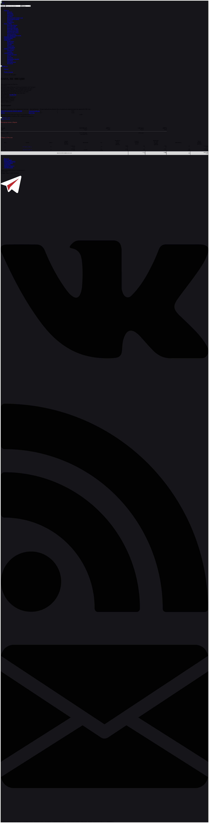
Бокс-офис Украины (12, 29)
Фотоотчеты (10, 45)
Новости (6, 10)
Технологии (10, 22)
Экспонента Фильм (34, 111)
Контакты (10, 57)
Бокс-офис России (12, 25)
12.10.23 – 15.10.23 (27, 146)
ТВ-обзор (9, 16)
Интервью (10, 13)
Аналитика (10, 14)
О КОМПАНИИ (8, 53)
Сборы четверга (11, 34)
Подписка (10, 63)
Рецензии (9, 20)
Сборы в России (5, 119)
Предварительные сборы (14, 35)
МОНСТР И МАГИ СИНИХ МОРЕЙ (11, 111)
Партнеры (10, 60)
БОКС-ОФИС (8, 23)
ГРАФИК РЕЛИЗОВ (9, 36)
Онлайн (9, 44)
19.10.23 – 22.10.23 (27, 149)
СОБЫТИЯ (7, 39)
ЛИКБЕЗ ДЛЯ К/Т (9, 48)
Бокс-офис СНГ (11, 26)
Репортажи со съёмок (13, 19)
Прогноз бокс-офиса (13, 32)
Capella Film (13, 94)
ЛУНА (3, 112)
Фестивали (10, 42)
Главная (6, 69)
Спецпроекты (11, 47)
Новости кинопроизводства (15, 17)
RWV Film (31, 112)
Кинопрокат (10, 41)
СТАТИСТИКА (8, 38)
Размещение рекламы (13, 59)
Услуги (9, 56)
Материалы (10, 50)
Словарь (9, 51)
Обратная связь (11, 62)
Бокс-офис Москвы (12, 28)
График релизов (8, 72)
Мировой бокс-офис (12, 31)
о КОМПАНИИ (8, 167)
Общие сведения (11, 54)
